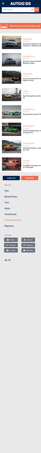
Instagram (29, 245)
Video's (12, 239)
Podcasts (29, 239)
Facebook (11, 245)
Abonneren (30, 178)
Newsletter (29, 250)
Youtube (12, 250)
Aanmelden (11, 178)
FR (9, 260)
